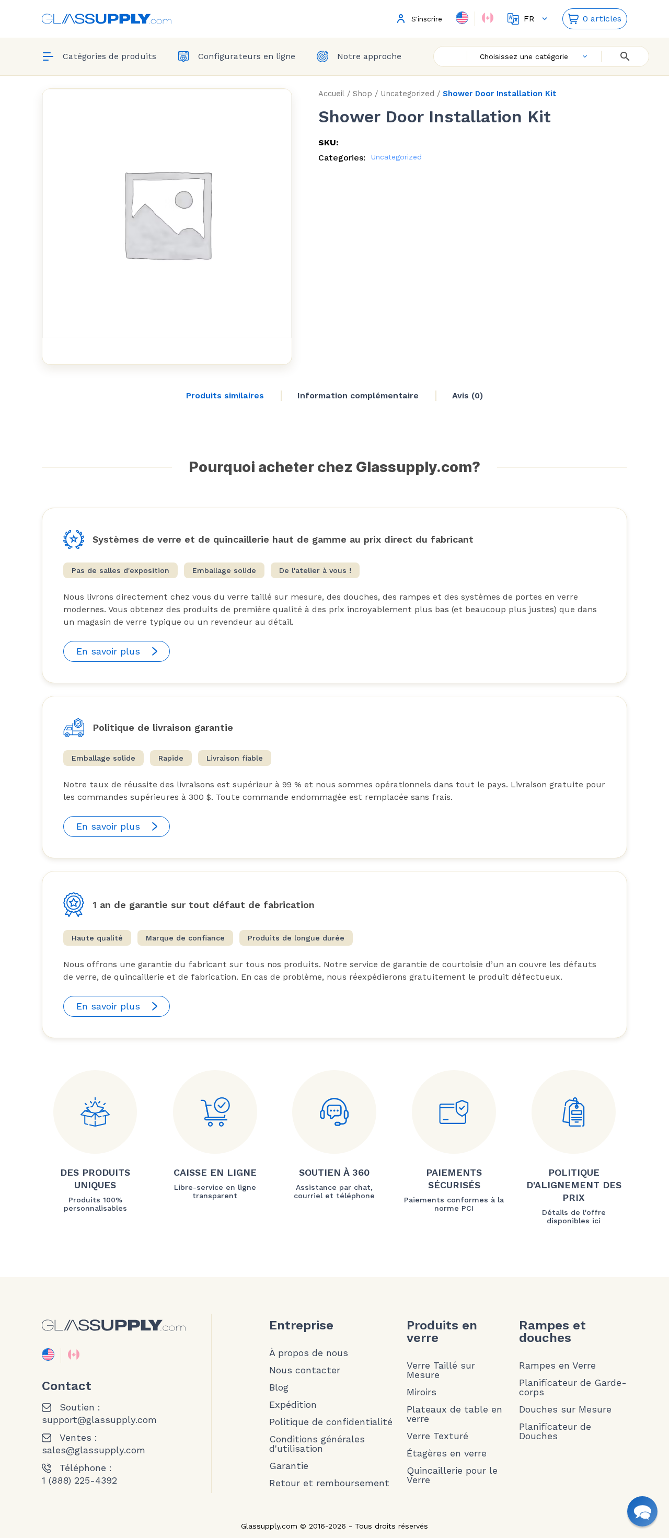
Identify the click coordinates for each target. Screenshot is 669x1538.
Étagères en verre (447, 1453)
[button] (642, 1511)
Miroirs (421, 1392)
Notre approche (369, 56)
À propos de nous (308, 1353)
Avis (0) (467, 395)
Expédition (293, 1404)
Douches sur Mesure (565, 1409)
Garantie (288, 1466)
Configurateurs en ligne (246, 56)
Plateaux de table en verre (454, 1414)
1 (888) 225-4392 (79, 1480)
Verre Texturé (437, 1436)
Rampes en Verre (557, 1365)
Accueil (331, 93)
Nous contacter (304, 1370)
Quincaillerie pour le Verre (452, 1475)
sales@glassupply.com (93, 1450)
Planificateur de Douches (555, 1431)
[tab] (225, 396)
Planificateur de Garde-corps (573, 1387)
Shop (362, 93)
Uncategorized (407, 93)
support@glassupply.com (99, 1420)
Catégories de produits (109, 56)
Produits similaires (225, 395)
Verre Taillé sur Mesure (441, 1370)
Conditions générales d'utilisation (317, 1443)
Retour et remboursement (329, 1483)
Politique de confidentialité (331, 1422)
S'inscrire (426, 19)
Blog (279, 1387)
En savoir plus (108, 651)
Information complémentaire (358, 395)
